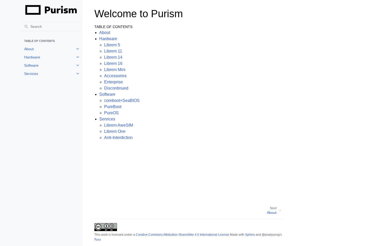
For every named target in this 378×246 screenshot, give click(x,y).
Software (31, 65)
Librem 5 (112, 45)
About (29, 49)
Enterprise (113, 82)
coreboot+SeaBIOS (122, 100)
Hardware (32, 57)
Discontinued (116, 88)
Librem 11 (113, 51)
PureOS (111, 113)
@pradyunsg (271, 234)
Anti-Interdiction (118, 137)
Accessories (115, 76)
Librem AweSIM (118, 125)
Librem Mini (114, 69)
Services (31, 74)
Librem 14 (113, 57)
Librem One (114, 131)
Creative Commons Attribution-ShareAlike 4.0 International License (182, 234)
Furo (97, 239)
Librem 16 (113, 63)
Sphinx (250, 234)
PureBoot (112, 106)
